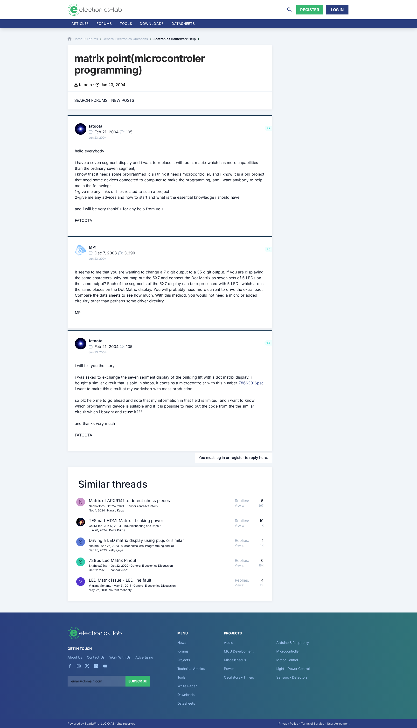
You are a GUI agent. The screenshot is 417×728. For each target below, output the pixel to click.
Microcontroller (288, 651)
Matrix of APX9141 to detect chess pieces (129, 500)
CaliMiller (95, 526)
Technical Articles (191, 669)
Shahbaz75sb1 (99, 565)
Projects (183, 660)
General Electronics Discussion (152, 565)
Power (229, 669)
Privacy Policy (288, 723)
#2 (268, 128)
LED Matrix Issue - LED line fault (120, 580)
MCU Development (239, 651)
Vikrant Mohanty (100, 585)
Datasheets (183, 23)
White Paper (187, 686)
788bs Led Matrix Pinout (112, 560)
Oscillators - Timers (239, 677)
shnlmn (94, 546)
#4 (268, 343)
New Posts (122, 100)
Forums (104, 23)
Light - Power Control (292, 669)
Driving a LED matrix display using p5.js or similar (136, 540)
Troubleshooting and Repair (142, 526)
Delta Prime (117, 530)
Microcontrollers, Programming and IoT (147, 546)
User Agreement (338, 723)
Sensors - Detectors (291, 677)
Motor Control (287, 660)
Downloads (186, 695)
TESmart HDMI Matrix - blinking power (126, 520)
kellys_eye (116, 550)
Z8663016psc (251, 383)
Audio (228, 642)
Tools (126, 23)
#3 (268, 249)
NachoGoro (96, 506)
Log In (337, 9)
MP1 (93, 247)
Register (309, 9)
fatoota (85, 84)
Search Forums (90, 100)
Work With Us (120, 657)
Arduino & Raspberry (292, 642)
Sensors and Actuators (142, 506)
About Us (75, 657)
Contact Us (95, 657)
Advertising (144, 657)
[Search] (289, 9)
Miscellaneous (235, 660)
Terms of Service (312, 723)
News (181, 642)
